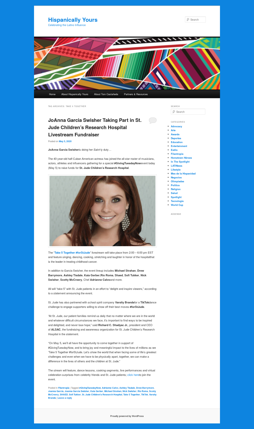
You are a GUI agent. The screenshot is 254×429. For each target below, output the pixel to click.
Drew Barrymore (145, 387)
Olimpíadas (177, 181)
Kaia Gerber (96, 391)
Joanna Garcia (56, 391)
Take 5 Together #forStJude (72, 252)
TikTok (144, 394)
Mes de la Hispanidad (183, 173)
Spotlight (176, 197)
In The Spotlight (180, 161)
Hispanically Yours (73, 19)
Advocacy (176, 126)
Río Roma (143, 391)
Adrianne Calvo (110, 387)
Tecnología (177, 201)
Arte (173, 130)
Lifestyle (176, 169)
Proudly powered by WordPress (127, 416)
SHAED (64, 394)
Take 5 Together (131, 394)
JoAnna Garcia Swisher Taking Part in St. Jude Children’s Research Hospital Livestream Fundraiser (95, 127)
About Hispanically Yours (74, 94)
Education (177, 142)
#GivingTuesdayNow (90, 387)
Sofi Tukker (75, 394)
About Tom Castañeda (106, 94)
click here (133, 375)
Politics (175, 185)
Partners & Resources (136, 94)
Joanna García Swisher (77, 391)
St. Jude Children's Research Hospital (102, 394)
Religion (176, 189)
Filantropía (63, 387)
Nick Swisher (129, 391)
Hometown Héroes (181, 157)
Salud (174, 193)
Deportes (176, 138)
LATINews (176, 165)
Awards (175, 134)
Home (52, 94)
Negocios (176, 177)
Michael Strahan (112, 391)
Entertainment (179, 146)
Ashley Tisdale (127, 387)
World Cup (177, 205)
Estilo (174, 150)
